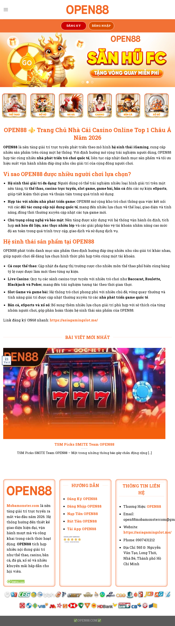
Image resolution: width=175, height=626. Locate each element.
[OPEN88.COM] (87, 9)
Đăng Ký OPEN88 (82, 498)
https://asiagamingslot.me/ (74, 320)
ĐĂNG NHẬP (101, 26)
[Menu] (5, 9)
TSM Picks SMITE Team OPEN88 (84, 444)
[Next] (166, 59)
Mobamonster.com (23, 505)
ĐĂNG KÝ (74, 26)
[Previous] (9, 59)
